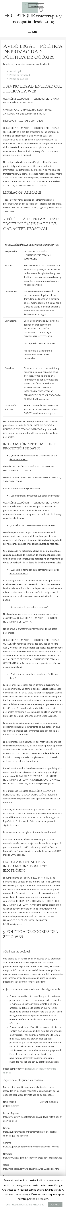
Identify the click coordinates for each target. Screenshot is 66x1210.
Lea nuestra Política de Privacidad (25, 1204)
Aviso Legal (15, 71)
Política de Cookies (19, 78)
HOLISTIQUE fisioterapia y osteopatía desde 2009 (33, 19)
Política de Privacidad (20, 74)
